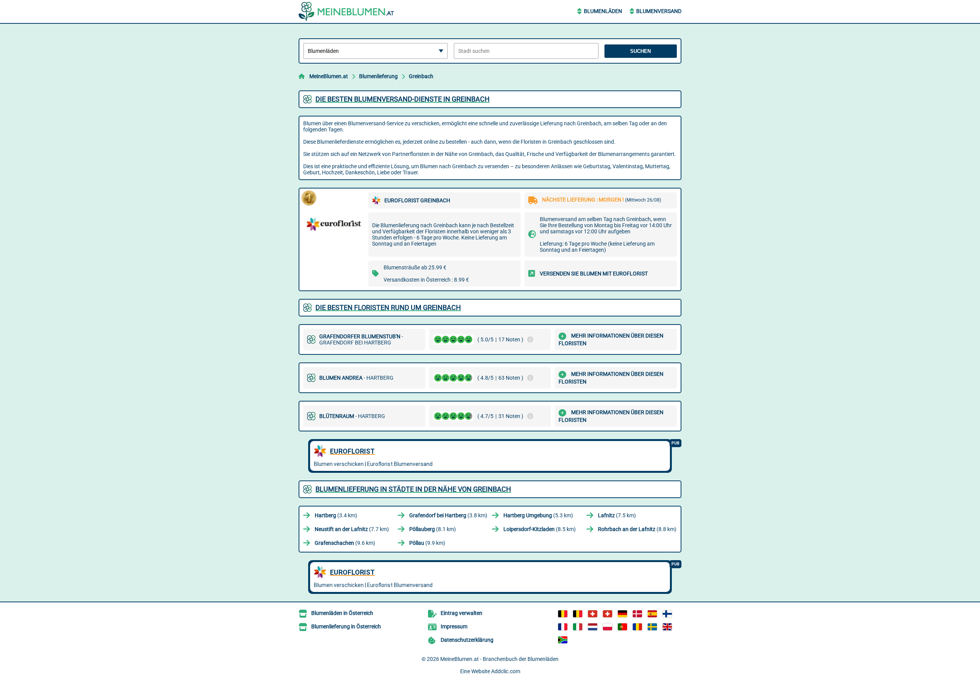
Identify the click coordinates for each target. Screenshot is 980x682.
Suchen (640, 51)
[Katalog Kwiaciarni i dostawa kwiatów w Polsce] (607, 627)
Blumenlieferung (378, 76)
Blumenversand (658, 11)
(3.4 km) (336, 515)
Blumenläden (603, 11)
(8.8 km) (637, 529)
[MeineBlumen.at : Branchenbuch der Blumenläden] (346, 11)
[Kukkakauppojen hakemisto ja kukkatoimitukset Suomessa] (667, 614)
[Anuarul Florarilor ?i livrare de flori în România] (637, 627)
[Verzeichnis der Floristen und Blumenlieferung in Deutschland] (622, 614)
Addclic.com (505, 671)
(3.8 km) (448, 515)
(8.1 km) (432, 529)
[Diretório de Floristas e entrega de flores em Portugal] (622, 627)
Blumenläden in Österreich (342, 613)
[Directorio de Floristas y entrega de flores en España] (652, 614)
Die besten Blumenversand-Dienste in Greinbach (402, 99)
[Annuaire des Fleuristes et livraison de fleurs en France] (563, 627)
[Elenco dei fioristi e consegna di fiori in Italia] (578, 627)
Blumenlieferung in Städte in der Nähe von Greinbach (413, 489)
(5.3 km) (538, 515)
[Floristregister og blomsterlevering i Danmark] (637, 614)
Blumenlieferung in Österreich (346, 626)
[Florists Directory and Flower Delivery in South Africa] (563, 640)
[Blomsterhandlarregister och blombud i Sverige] (652, 627)
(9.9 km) (427, 543)
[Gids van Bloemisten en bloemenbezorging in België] (578, 614)
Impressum (454, 626)
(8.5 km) (539, 529)
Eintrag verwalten (461, 613)
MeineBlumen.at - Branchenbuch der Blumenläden (499, 659)
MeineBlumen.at (328, 76)
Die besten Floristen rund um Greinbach (388, 307)
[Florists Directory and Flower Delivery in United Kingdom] (667, 627)
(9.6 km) (345, 543)
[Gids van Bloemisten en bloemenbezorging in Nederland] (593, 627)
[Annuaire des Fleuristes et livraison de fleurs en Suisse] (607, 614)
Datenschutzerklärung (467, 640)
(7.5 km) (617, 515)
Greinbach (421, 76)
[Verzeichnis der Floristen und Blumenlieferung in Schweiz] (593, 614)
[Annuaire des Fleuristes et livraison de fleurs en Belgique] (563, 614)
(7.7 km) (352, 529)
